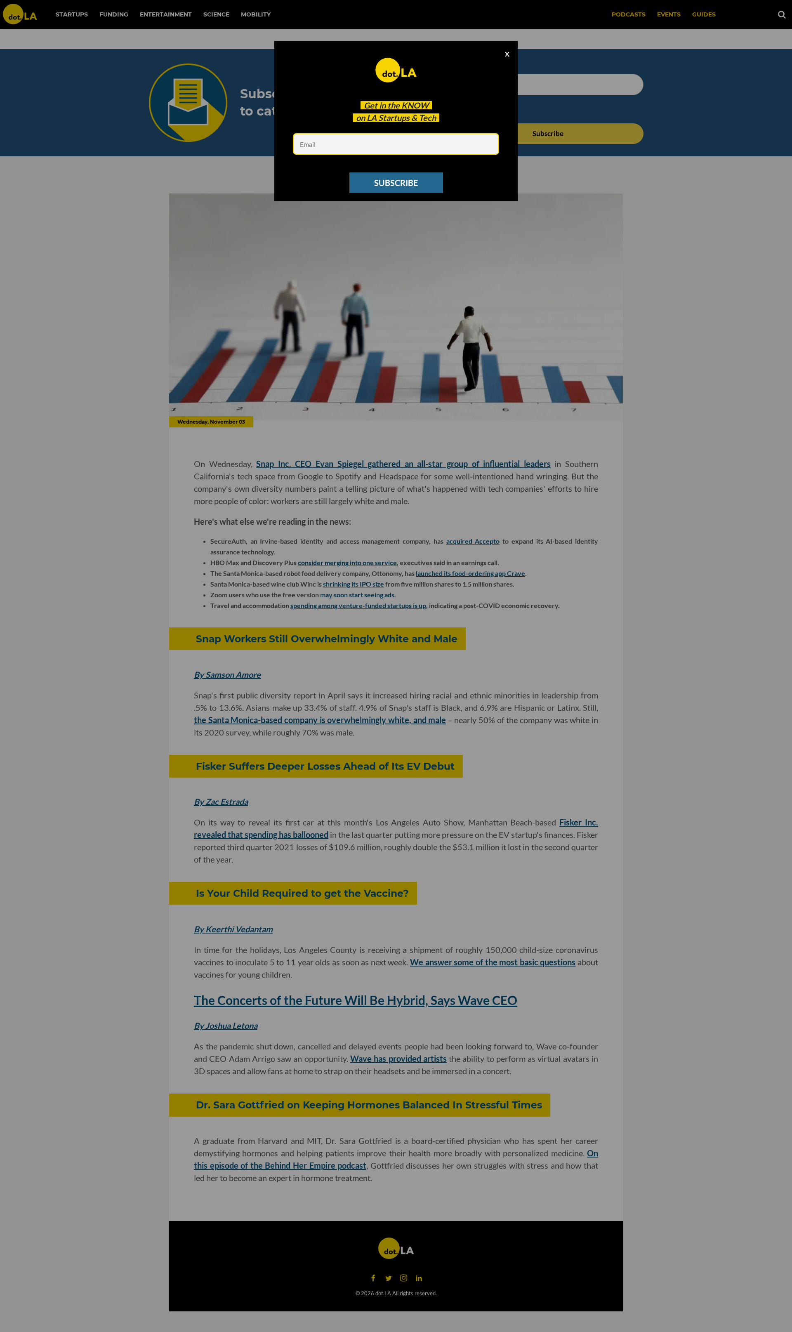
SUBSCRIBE (396, 183)
